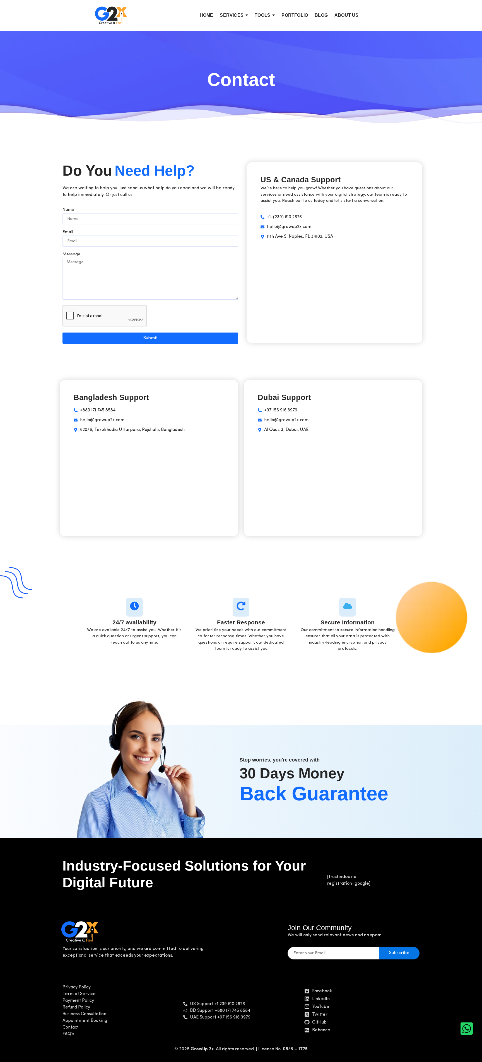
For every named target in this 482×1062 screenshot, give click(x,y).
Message (71, 254)
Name (68, 210)
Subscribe (399, 953)
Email (67, 232)
